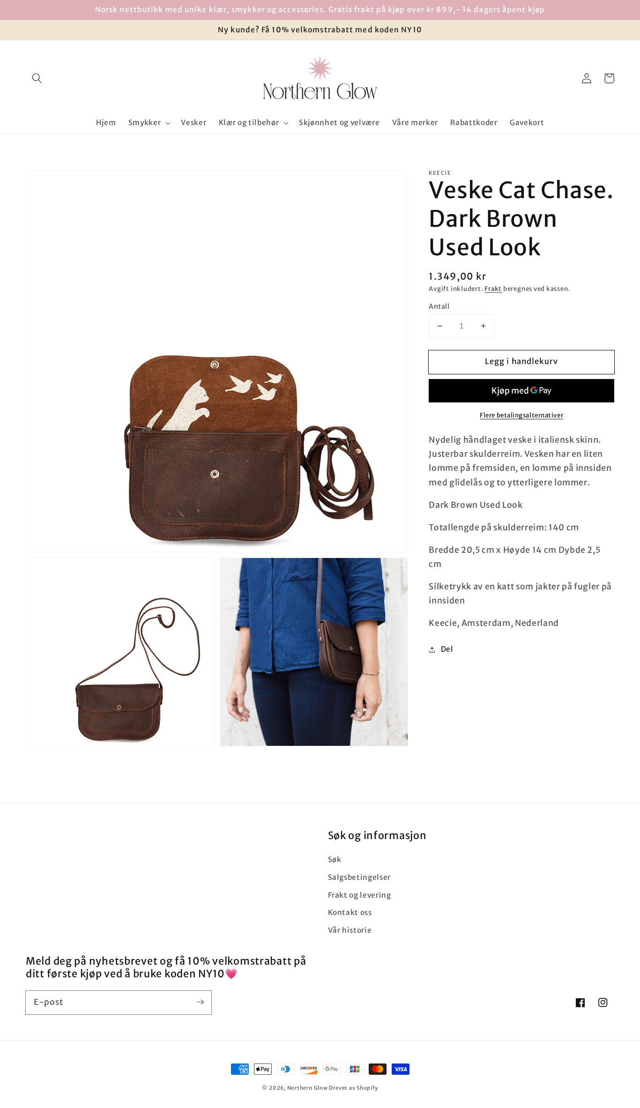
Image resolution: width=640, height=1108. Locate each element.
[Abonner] (200, 1002)
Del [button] (447, 649)
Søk (335, 859)
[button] (37, 78)
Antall (439, 306)
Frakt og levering (359, 895)
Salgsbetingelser (359, 877)
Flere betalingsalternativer (521, 415)
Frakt (493, 289)
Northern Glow (307, 1088)
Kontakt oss (350, 912)
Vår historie (350, 930)
